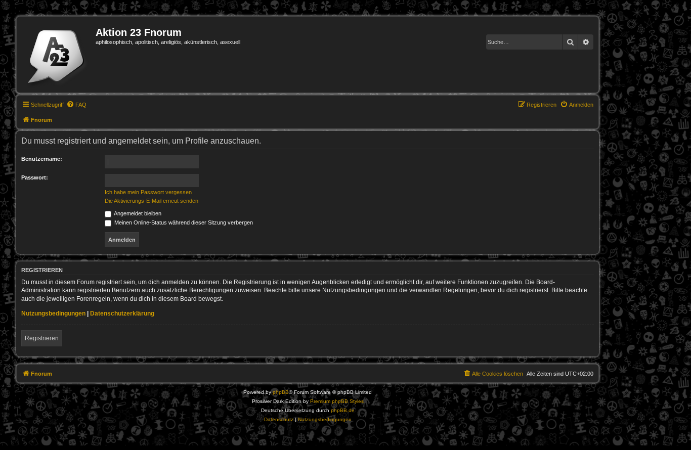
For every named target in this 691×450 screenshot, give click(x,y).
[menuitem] (76, 105)
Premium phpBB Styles (337, 401)
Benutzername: (41, 159)
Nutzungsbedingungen (53, 313)
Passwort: (34, 177)
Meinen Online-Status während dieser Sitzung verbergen (183, 222)
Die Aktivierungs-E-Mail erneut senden (151, 201)
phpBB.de (343, 410)
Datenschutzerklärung (122, 313)
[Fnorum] (57, 54)
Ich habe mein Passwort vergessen (148, 192)
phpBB (281, 392)
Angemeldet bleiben (137, 213)
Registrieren (42, 338)
